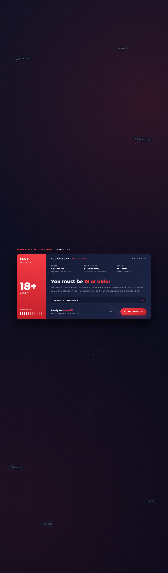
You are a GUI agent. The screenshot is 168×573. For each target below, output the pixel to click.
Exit (112, 311)
